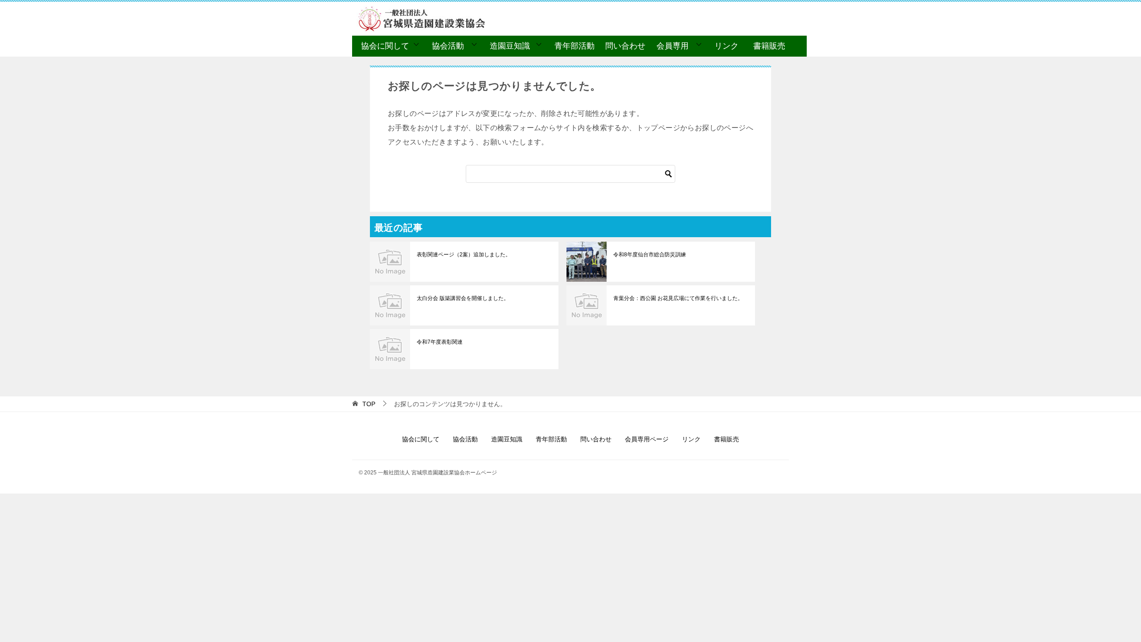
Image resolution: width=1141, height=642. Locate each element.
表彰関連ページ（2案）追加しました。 (464, 254)
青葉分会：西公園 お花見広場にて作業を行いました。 (678, 298)
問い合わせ (625, 45)
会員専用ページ (647, 439)
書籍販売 (769, 45)
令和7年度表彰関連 (440, 342)
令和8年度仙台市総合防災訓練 (649, 254)
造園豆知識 (510, 45)
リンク (726, 45)
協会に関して (385, 45)
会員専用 (673, 45)
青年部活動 (574, 45)
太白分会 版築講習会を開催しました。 (463, 298)
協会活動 (448, 45)
